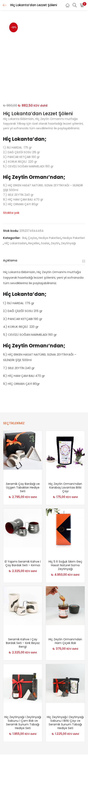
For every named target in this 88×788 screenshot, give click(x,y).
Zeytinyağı (68, 243)
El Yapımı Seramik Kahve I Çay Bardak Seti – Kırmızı (23, 563)
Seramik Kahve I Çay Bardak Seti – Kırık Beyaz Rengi (23, 642)
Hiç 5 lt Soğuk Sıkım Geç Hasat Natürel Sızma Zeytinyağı (65, 565)
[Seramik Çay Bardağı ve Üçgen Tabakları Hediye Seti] (22, 450)
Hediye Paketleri (49, 238)
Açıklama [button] (10, 260)
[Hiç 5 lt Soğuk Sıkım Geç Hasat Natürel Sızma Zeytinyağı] (65, 528)
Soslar (45, 243)
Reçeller (33, 243)
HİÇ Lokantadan (16, 243)
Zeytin (55, 243)
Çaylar (32, 238)
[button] (82, 5)
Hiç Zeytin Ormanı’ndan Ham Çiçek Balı (65, 641)
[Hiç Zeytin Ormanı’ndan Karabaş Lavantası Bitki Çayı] (65, 450)
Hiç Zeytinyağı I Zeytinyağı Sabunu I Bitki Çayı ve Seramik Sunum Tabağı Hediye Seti (65, 722)
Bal (24, 238)
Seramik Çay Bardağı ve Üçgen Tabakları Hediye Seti (23, 487)
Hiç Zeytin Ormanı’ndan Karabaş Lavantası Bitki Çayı (65, 487)
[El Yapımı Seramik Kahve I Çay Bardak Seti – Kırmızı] (22, 528)
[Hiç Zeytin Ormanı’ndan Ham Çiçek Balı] (65, 605)
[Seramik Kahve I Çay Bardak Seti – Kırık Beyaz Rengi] (22, 605)
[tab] (44, 260)
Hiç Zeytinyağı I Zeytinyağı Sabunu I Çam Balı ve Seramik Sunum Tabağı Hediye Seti (22, 722)
